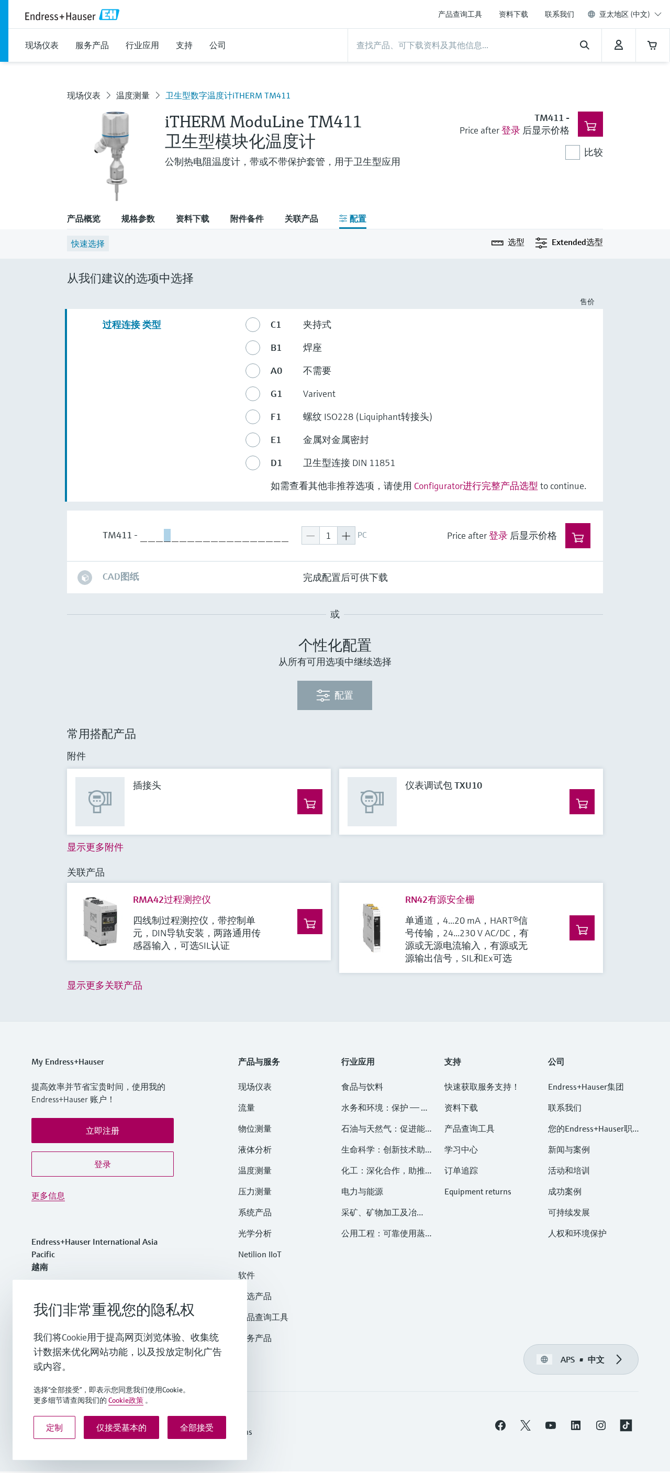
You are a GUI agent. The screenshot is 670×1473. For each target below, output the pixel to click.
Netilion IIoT (260, 1254)
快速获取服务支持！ (482, 1086)
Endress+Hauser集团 (586, 1086)
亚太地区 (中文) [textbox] (624, 14)
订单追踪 (461, 1170)
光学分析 (255, 1233)
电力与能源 (362, 1191)
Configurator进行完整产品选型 (476, 486)
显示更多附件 (95, 847)
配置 (343, 695)
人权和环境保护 (577, 1233)
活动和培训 (569, 1170)
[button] (102, 1130)
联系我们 (559, 14)
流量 (246, 1107)
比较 (593, 152)
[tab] (89, 219)
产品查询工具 (460, 14)
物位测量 (255, 1128)
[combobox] (630, 14)
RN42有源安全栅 (440, 899)
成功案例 (565, 1191)
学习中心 (461, 1149)
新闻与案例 (569, 1149)
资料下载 (513, 14)
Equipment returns (477, 1191)
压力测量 (259, 1191)
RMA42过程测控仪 (172, 899)
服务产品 (255, 1338)
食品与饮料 (362, 1086)
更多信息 (48, 1195)
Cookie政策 (125, 1400)
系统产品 (255, 1212)
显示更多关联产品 (104, 985)
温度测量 (133, 95)
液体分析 (255, 1149)
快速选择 (88, 243)
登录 (510, 130)
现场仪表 (83, 95)
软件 (246, 1275)
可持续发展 (569, 1212)
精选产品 (255, 1296)
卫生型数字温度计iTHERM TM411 (228, 95)
